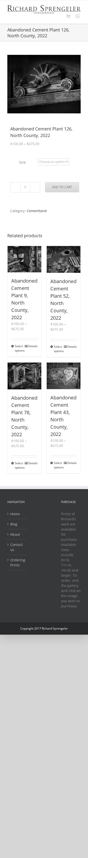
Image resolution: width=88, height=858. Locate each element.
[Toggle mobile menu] (78, 16)
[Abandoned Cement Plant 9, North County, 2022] (24, 259)
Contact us (16, 547)
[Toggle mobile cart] (68, 16)
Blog (13, 524)
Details (33, 346)
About (15, 534)
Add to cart (62, 187)
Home (15, 514)
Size (22, 162)
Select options (19, 348)
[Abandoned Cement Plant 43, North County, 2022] (63, 376)
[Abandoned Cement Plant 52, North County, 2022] (63, 259)
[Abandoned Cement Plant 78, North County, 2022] (24, 376)
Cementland (37, 210)
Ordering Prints (17, 562)
